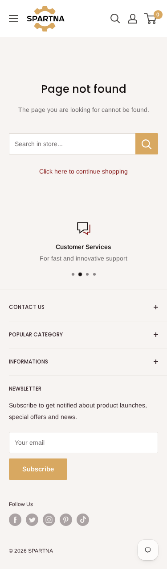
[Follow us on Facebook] (15, 520)
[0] (150, 18)
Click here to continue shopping (83, 171)
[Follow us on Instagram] (49, 520)
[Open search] (115, 19)
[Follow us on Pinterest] (66, 520)
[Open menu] (13, 18)
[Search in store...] (146, 143)
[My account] (132, 19)
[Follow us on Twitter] (32, 520)
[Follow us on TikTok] (83, 520)
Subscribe (38, 469)
